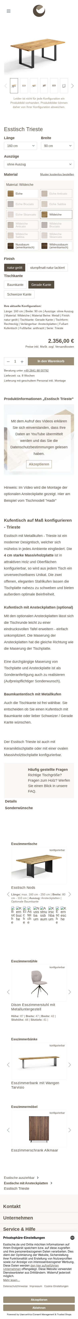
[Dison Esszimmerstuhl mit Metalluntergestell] (39, 983)
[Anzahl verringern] (8, 361)
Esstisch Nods (23, 888)
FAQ (31, 791)
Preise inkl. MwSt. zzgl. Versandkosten (49, 346)
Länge (9, 138)
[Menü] (8, 11)
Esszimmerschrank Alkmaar (34, 1150)
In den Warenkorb (51, 361)
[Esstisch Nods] (39, 865)
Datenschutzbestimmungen (32, 447)
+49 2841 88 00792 (36, 370)
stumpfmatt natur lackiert (47, 267)
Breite (46, 138)
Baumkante (15, 284)
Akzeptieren (39, 464)
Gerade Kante (41, 284)
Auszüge (11, 156)
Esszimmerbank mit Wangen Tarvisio (35, 1085)
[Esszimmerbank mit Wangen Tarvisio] (39, 1061)
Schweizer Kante (19, 294)
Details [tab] (11, 801)
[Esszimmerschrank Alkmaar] (39, 1128)
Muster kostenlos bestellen (57, 174)
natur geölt (14, 267)
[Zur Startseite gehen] (39, 11)
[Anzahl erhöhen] (22, 361)
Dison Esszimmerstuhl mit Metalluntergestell (33, 1007)
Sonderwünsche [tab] (19, 808)
